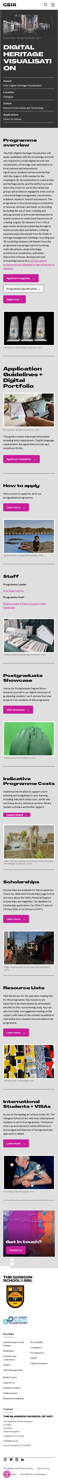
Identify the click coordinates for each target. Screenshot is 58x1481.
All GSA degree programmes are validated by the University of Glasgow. (28, 264)
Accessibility (36, 1342)
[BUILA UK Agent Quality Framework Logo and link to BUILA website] (23, 1318)
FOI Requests (37, 1352)
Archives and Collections (9, 1358)
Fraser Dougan (29, 603)
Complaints (36, 1347)
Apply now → (14, 299)
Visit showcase (18, 710)
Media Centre (10, 1377)
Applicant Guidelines (21, 459)
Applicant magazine (21, 278)
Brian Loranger (11, 603)
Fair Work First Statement (33, 1474)
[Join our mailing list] (46, 5)
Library (6, 1364)
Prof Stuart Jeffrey (13, 590)
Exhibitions (8, 1350)
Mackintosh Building (13, 1398)
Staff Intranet (10, 1393)
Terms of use (43, 1468)
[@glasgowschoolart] (17, 1459)
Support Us (9, 1382)
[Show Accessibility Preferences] (6, 1474)
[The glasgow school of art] (22, 1459)
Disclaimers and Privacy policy (18, 1468)
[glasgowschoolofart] (11, 1459)
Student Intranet (12, 1387)
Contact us (15, 1250)
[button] (52, 5)
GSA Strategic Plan (13, 1370)
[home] (9, 4)
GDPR (33, 1358)
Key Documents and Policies (13, 1344)
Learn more (16, 507)
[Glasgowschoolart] (5, 1459)
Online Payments (39, 1363)
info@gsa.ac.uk (10, 1440)
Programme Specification (23, 289)
